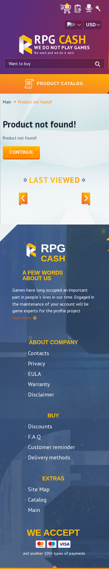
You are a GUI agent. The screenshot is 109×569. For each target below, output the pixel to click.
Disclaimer (41, 394)
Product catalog (60, 83)
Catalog (37, 499)
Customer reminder (51, 447)
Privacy (36, 363)
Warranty (39, 384)
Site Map (38, 489)
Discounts (40, 426)
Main (7, 102)
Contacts (38, 353)
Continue (21, 152)
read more (21, 317)
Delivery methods (49, 457)
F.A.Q (34, 436)
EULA (34, 373)
